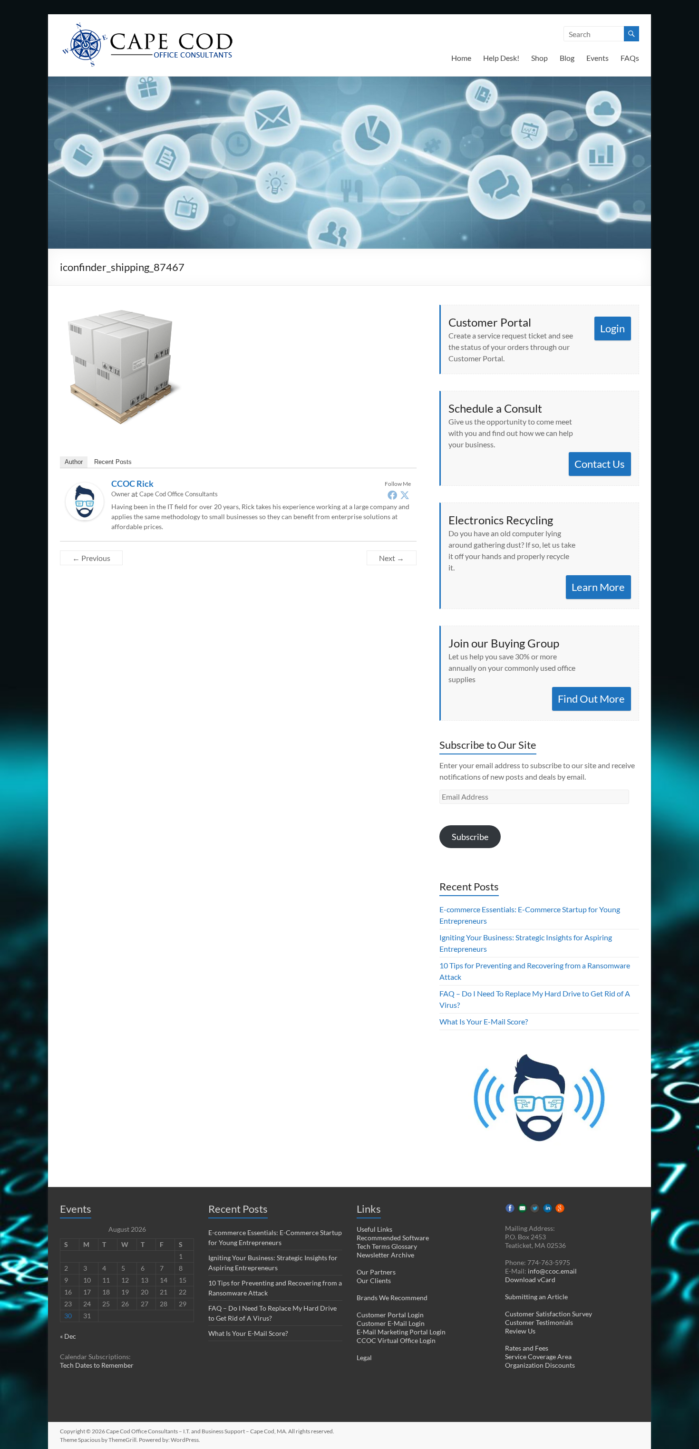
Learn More (598, 586)
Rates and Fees (526, 1348)
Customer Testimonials (539, 1322)
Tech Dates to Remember (97, 1365)
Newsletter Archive (385, 1255)
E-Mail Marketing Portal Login (401, 1332)
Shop (539, 57)
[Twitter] (404, 495)
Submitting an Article (536, 1297)
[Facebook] (392, 495)
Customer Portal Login (390, 1315)
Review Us (520, 1331)
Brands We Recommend (392, 1298)
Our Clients (374, 1280)
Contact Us (599, 463)
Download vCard (530, 1279)
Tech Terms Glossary (387, 1246)
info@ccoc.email (552, 1271)
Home (461, 57)
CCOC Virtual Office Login (396, 1340)
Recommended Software (393, 1238)
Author (74, 461)
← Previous (91, 557)
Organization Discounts (540, 1365)
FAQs (630, 57)
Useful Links (374, 1229)
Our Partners (376, 1272)
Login (612, 328)
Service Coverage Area (538, 1356)
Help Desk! (501, 57)
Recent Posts (113, 461)
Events (597, 57)
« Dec (68, 1336)
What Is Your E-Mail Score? (483, 1021)
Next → (391, 557)
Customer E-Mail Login (391, 1323)
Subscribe (470, 836)
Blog (567, 57)
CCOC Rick (132, 483)
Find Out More (591, 698)
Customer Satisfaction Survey (548, 1314)
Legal (364, 1357)
